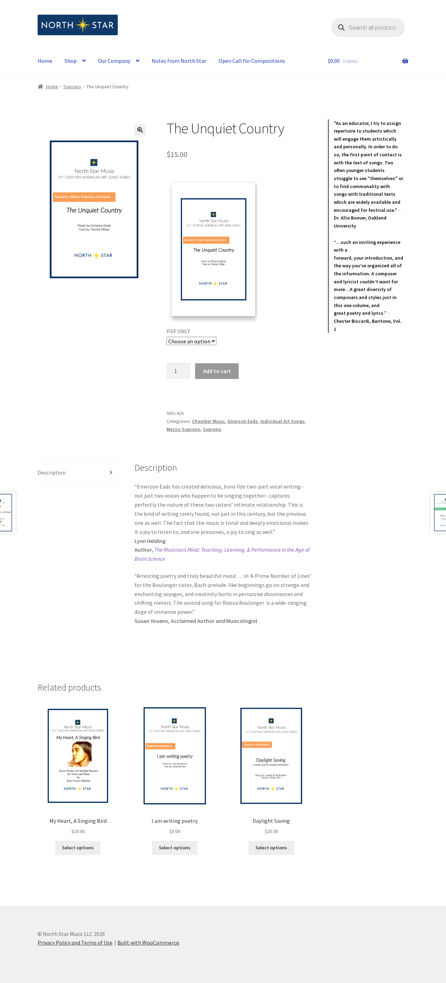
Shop (70, 60)
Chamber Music (208, 421)
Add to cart (217, 370)
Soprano (72, 86)
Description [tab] (52, 472)
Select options (78, 847)
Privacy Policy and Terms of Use (75, 942)
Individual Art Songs (282, 421)
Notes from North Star (179, 60)
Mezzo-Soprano (183, 429)
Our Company (114, 60)
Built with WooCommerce (148, 942)
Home (45, 60)
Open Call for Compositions (251, 60)
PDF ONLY (178, 331)
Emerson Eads (243, 421)
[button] (140, 129)
